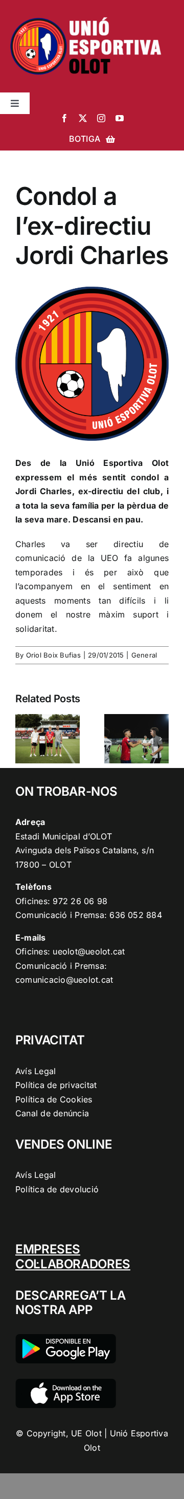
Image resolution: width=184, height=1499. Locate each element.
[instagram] (101, 118)
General (144, 655)
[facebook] (64, 118)
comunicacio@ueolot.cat (64, 980)
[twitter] (83, 118)
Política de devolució (57, 1189)
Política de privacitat (56, 1085)
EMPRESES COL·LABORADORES (72, 1256)
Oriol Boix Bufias (53, 655)
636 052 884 (135, 915)
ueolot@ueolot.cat (89, 951)
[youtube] (120, 118)
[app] (65, 1383)
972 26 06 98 (80, 901)
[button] (23, 738)
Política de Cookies (54, 1099)
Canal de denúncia (52, 1113)
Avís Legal (35, 1071)
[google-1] (65, 1338)
